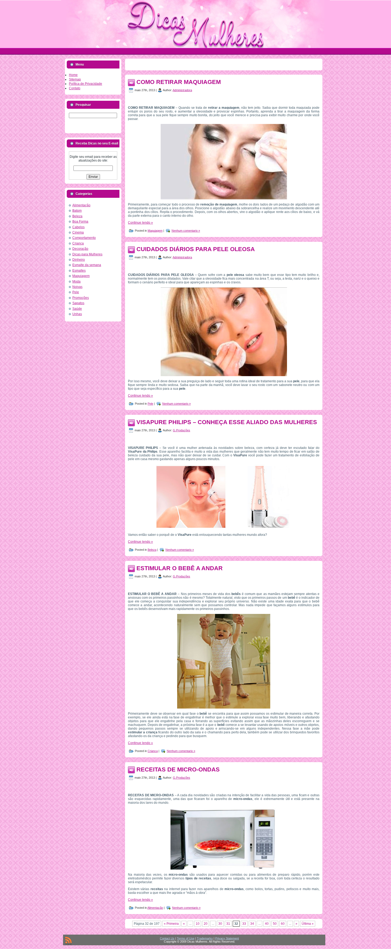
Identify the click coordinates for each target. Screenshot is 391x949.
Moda (76, 281)
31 (228, 924)
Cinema (78, 232)
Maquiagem (81, 276)
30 (220, 924)
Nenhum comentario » (186, 230)
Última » (308, 924)
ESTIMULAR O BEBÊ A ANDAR (179, 568)
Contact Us (167, 938)
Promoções (80, 298)
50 (275, 924)
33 (244, 924)
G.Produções (181, 430)
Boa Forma (80, 221)
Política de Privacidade (85, 84)
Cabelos (78, 227)
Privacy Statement (227, 938)
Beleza (77, 216)
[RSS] (68, 941)
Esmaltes (79, 270)
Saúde (77, 309)
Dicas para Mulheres (87, 254)
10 (197, 924)
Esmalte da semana (86, 265)
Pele (75, 292)
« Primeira (171, 924)
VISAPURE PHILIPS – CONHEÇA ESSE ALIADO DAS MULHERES (226, 422)
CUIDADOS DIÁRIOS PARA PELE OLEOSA (195, 249)
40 (267, 924)
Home (73, 75)
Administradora (182, 90)
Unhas (77, 314)
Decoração (80, 249)
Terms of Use (185, 938)
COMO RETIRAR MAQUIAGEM (178, 82)
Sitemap (75, 79)
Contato (74, 88)
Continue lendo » (140, 222)
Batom (77, 210)
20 (205, 924)
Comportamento (84, 238)
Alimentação (81, 205)
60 (283, 924)
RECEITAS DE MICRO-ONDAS (178, 769)
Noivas (77, 287)
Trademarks (205, 938)
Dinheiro (78, 260)
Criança (78, 243)
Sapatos (78, 303)
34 (252, 924)
